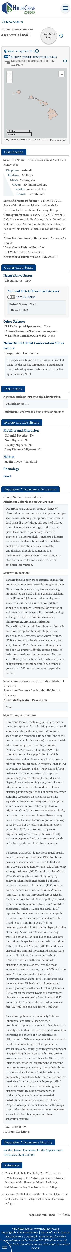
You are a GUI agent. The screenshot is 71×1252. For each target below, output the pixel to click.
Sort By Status (26, 297)
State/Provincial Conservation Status (34, 56)
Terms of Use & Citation (55, 1232)
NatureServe (30, 1232)
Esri (64, 140)
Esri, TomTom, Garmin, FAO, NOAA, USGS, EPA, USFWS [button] (27, 139)
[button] (9, 74)
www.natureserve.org (46, 1228)
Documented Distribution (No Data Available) (33, 63)
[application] (35, 104)
